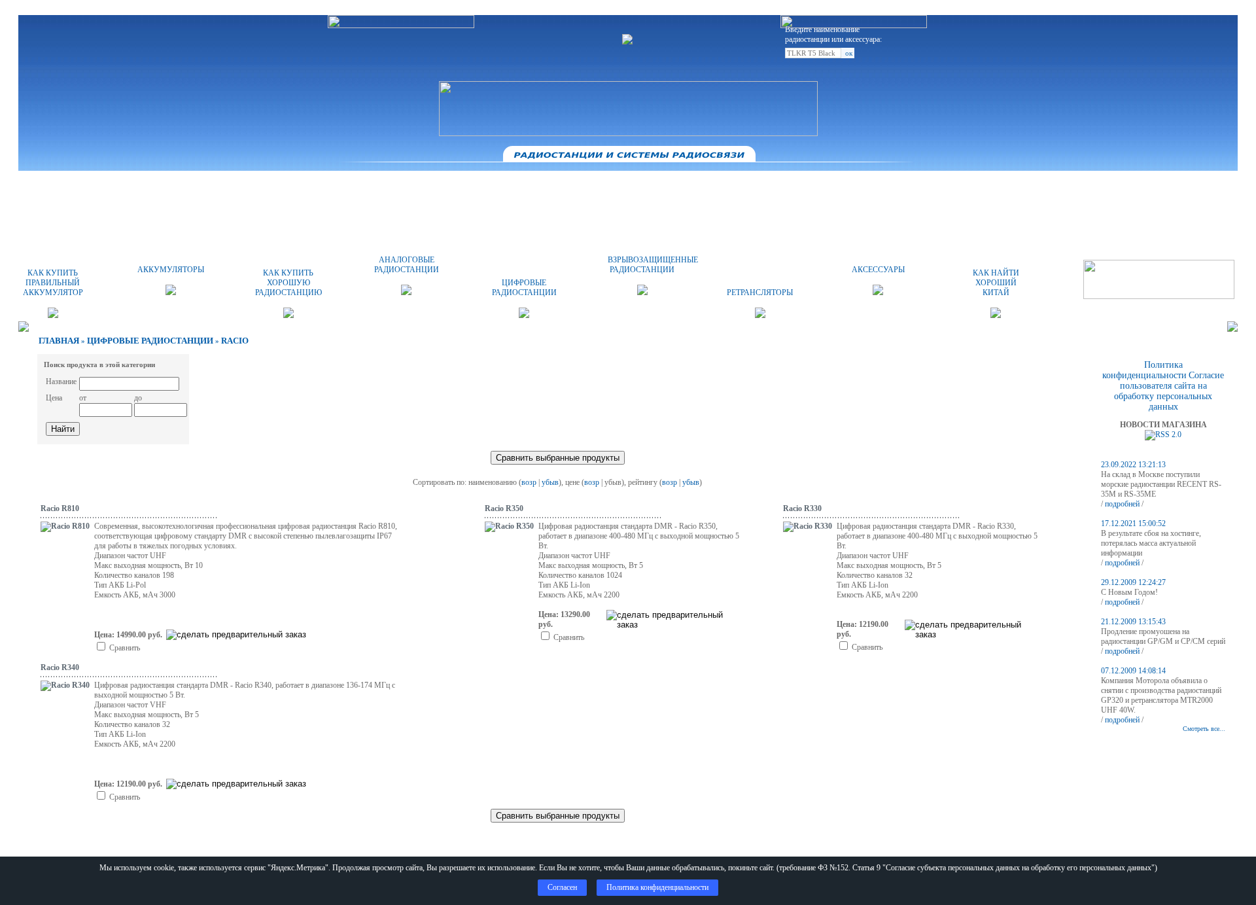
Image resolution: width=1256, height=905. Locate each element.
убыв (550, 482)
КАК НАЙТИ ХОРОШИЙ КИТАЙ (996, 282)
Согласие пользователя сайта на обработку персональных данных (1169, 391)
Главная (59, 341)
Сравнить (124, 647)
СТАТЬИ (956, 186)
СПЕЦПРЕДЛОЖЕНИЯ (847, 186)
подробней (1122, 503)
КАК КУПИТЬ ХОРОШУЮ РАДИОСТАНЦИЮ (288, 282)
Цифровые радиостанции (150, 341)
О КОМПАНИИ (410, 186)
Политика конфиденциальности (1144, 370)
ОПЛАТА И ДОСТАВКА (519, 186)
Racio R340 (60, 667)
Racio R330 (802, 508)
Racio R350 (504, 508)
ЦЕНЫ (628, 186)
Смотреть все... (1204, 728)
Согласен (562, 887)
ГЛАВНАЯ (300, 186)
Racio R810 (60, 508)
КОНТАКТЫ (737, 186)
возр (528, 482)
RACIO (235, 341)
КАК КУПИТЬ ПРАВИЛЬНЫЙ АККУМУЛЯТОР (53, 282)
